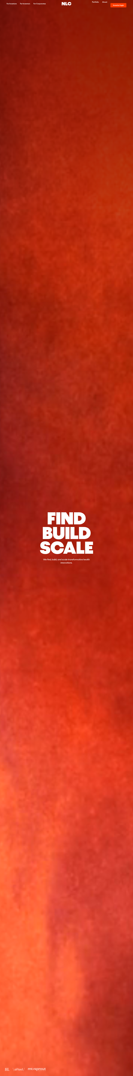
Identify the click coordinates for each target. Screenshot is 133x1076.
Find (66, 518)
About (104, 2)
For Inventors (12, 4)
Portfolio (95, 2)
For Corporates (39, 4)
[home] (66, 4)
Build (66, 533)
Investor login (118, 5)
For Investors (25, 4)
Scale (66, 548)
